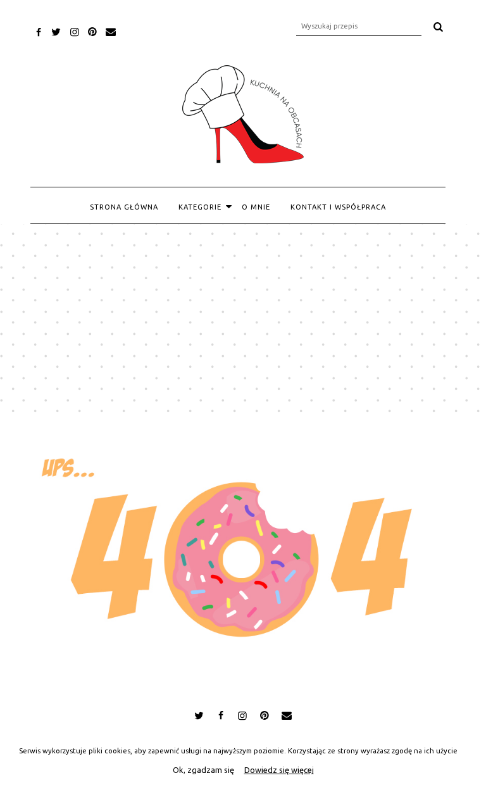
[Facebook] (38, 32)
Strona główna (124, 207)
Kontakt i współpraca (338, 207)
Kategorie (199, 207)
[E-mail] (111, 31)
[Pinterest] (93, 31)
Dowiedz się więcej (279, 769)
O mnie (256, 207)
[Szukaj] (439, 26)
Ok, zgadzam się (203, 769)
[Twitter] (56, 31)
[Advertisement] (243, 319)
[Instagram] (74, 31)
